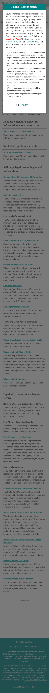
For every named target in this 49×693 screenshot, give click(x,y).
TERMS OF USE (32, 42)
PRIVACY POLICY (13, 42)
